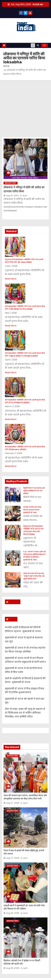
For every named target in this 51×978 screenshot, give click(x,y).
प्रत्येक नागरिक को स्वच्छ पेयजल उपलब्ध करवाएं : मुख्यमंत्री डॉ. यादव (32, 510)
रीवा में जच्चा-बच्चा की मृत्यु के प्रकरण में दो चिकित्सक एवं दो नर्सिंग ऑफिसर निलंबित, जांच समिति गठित (25, 713)
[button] (38, 45)
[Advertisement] (25, 106)
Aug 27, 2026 (12, 803)
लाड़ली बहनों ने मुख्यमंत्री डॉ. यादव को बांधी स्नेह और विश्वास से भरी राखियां (24, 907)
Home (6, 66)
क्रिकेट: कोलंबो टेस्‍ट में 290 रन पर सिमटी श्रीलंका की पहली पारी (22, 962)
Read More (10, 278)
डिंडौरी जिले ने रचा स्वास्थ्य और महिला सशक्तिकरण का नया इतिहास (34, 491)
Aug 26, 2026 (12, 913)
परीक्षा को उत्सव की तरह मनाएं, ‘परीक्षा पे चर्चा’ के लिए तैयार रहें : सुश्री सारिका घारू (34, 576)
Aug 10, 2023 (12, 195)
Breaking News (10, 183)
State (12, 619)
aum (24, 195)
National (14, 601)
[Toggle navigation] (33, 45)
